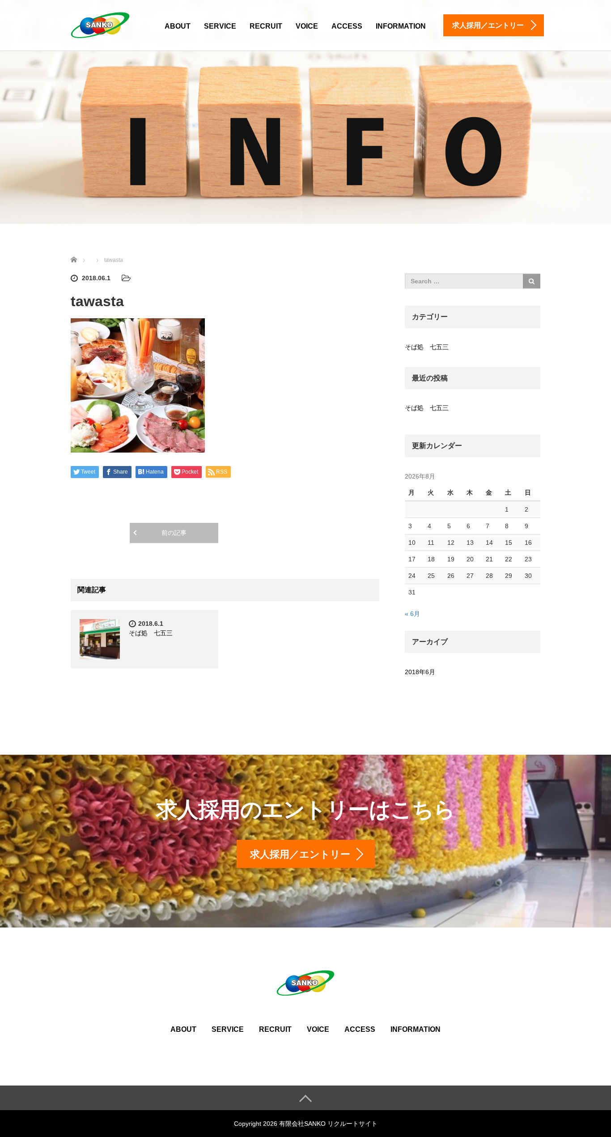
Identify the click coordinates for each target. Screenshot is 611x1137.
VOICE (307, 26)
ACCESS (346, 26)
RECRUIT (266, 26)
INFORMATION (401, 26)
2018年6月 (420, 671)
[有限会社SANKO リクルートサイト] (100, 24)
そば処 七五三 (151, 633)
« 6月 (412, 613)
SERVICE (220, 26)
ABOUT (178, 26)
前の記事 (174, 532)
